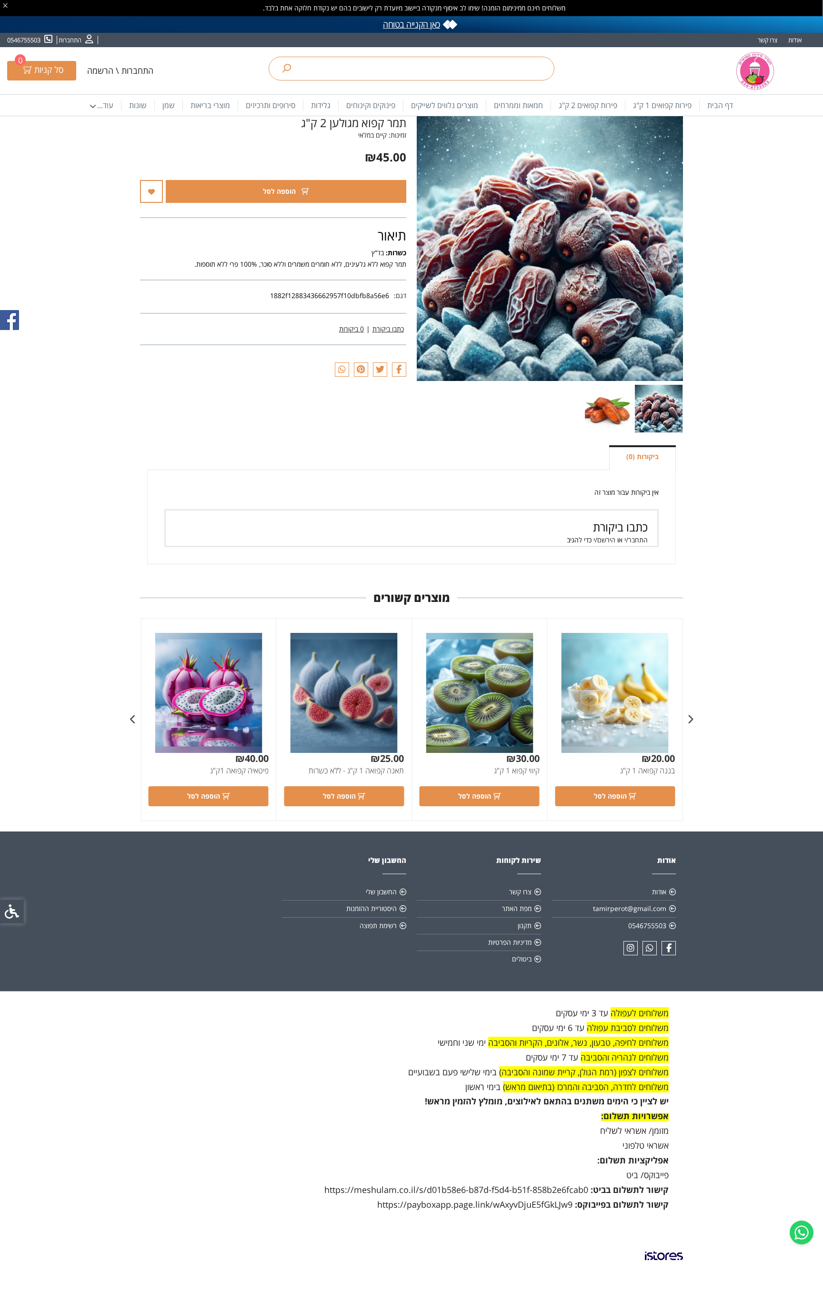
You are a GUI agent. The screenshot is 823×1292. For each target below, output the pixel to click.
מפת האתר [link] (517, 908)
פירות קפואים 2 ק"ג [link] (588, 105)
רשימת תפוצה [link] (378, 925)
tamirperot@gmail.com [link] (629, 908)
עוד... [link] (105, 105)
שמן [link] (168, 105)
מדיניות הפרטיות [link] (510, 942)
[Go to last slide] (690, 719)
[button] (658, 408)
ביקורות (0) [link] (642, 456)
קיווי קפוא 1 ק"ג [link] (517, 770)
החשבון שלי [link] (381, 891)
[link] (801, 1232)
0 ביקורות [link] (351, 328)
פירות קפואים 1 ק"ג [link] (662, 105)
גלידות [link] (321, 105)
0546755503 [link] (647, 925)
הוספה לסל (280, 191)
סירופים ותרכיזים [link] (270, 105)
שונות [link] (138, 105)
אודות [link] (795, 40)
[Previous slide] (668, 248)
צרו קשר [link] (767, 40)
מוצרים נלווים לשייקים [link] (444, 105)
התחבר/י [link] (636, 539)
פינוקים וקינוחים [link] (370, 105)
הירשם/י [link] (604, 539)
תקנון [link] (525, 925)
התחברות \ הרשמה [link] (120, 70)
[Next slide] (431, 248)
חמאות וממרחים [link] (518, 105)
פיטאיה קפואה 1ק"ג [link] (239, 770)
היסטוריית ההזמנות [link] (371, 908)
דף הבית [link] (720, 105)
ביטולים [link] (522, 958)
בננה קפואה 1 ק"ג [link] (647, 770)
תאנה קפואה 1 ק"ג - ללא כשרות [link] (356, 770)
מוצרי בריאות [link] (210, 105)
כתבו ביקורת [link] (388, 328)
